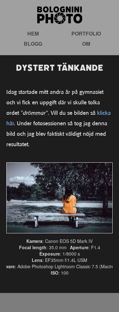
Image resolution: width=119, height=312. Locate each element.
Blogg (33, 43)
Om (86, 43)
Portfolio (86, 33)
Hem (33, 33)
